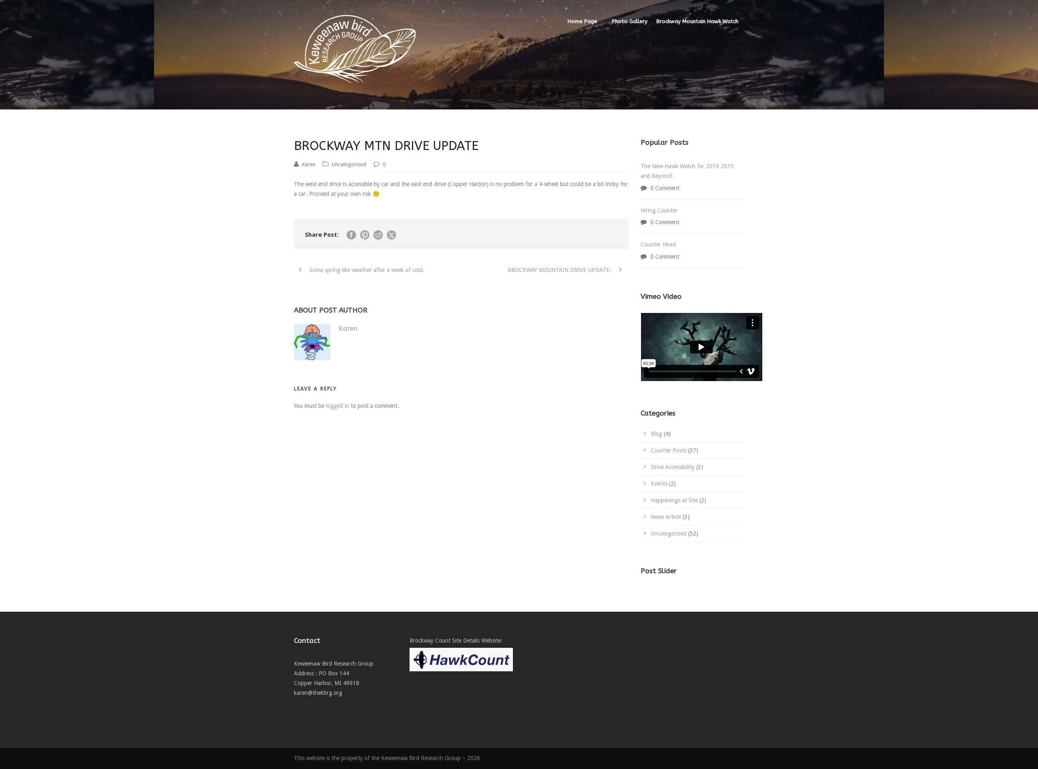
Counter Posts (668, 450)
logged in (337, 406)
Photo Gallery (630, 21)
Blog (656, 434)
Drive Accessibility (673, 467)
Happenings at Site (674, 500)
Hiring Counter (659, 210)
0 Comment (664, 188)
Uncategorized (349, 164)
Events (659, 483)
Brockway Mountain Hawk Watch (697, 21)
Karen (308, 164)
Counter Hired (658, 244)
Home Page (582, 21)
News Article (666, 517)
